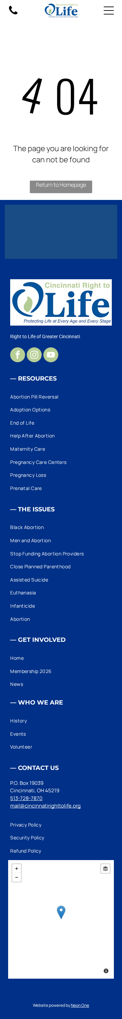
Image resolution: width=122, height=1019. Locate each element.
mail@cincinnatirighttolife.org (45, 805)
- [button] (16, 877)
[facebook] (17, 355)
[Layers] (105, 868)
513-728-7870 (26, 798)
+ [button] (16, 868)
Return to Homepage (61, 184)
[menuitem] (60, 396)
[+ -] (61, 919)
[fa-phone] (13, 14)
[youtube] (50, 355)
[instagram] (34, 355)
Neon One (80, 1005)
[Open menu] (109, 10)
